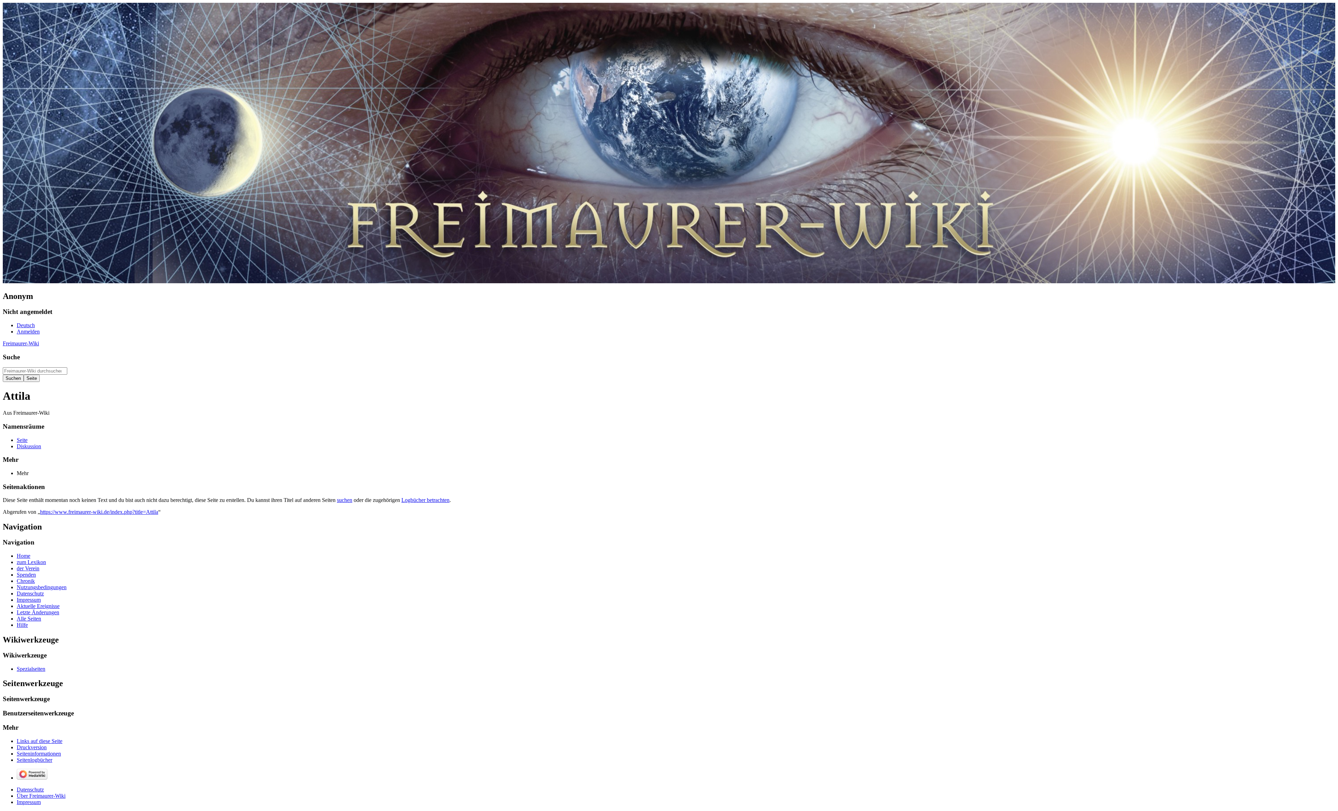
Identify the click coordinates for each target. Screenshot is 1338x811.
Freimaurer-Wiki (21, 343)
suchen (344, 500)
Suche (11, 357)
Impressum (29, 802)
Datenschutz (30, 790)
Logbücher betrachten (425, 500)
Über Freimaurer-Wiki (41, 796)
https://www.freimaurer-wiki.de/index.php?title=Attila (99, 512)
